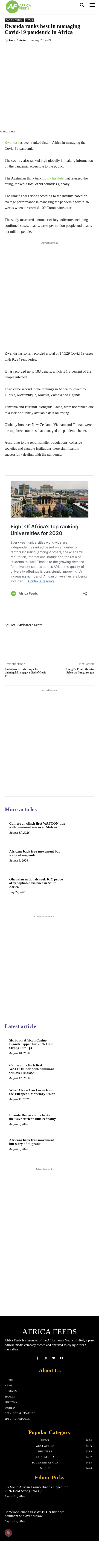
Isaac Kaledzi (17, 40)
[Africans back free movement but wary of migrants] (79, 859)
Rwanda (11, 142)
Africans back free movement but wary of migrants (34, 853)
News (29, 20)
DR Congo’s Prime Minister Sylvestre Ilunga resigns (77, 670)
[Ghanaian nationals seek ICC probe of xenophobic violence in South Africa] (79, 887)
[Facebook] (37, 1358)
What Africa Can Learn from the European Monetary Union (32, 1092)
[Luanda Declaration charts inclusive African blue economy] (69, 1121)
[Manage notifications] (8, 1532)
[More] (63, 50)
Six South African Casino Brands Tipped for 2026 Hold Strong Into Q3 (31, 1044)
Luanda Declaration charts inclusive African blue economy (32, 1117)
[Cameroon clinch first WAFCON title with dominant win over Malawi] (79, 831)
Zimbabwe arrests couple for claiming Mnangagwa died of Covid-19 (26, 672)
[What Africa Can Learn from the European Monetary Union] (69, 1096)
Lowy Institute (53, 178)
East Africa (14, 20)
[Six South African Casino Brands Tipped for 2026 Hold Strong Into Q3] (69, 1047)
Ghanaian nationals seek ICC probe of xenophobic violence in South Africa (36, 883)
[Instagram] (45, 1358)
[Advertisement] (49, 294)
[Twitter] (53, 1358)
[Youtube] (61, 1358)
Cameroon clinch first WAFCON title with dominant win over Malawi (37, 825)
